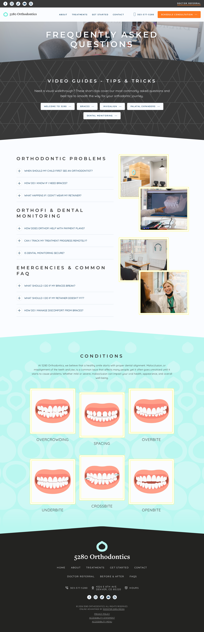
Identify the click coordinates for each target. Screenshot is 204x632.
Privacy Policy (102, 614)
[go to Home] (20, 14)
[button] (52, 411)
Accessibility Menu (102, 621)
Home (61, 567)
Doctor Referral (189, 3)
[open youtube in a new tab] (24, 4)
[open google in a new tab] (31, 4)
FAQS (133, 576)
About (63, 14)
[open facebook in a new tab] (5, 4)
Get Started (100, 14)
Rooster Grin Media (113, 609)
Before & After (112, 576)
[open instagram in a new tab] (12, 4)
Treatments (80, 14)
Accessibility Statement (102, 618)
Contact (118, 14)
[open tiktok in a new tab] (18, 4)
